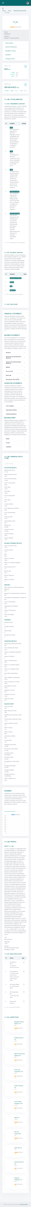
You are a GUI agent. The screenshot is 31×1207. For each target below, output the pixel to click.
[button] (27, 3)
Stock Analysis (9, 43)
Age (23, 958)
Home (4, 10)
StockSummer (24, 1204)
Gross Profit (9, 371)
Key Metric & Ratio (10, 51)
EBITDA (8, 367)
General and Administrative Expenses (13, 362)
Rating (24, 123)
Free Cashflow (10, 406)
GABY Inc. (17, 1117)
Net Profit (8, 375)
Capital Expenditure (11, 414)
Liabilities (8, 447)
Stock (9, 10)
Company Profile (10, 58)
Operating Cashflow (11, 410)
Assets (8, 442)
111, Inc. (7, 12)
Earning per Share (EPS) (12, 379)
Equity (7, 438)
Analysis (12, 123)
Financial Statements (11, 47)
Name (11, 958)
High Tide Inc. (18, 1148)
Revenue (8, 352)
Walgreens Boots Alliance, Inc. (19, 1022)
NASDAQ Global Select (20, 10)
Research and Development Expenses (13, 357)
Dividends (8, 54)
